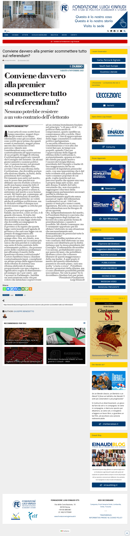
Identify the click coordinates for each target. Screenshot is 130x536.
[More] (30, 289)
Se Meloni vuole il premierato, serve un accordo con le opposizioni (22, 341)
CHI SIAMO (15, 35)
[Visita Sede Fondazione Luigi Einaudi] (65, 27)
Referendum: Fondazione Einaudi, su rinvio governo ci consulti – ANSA (65, 360)
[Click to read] (23, 336)
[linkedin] (111, 31)
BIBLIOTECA (54, 35)
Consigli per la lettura (101, 299)
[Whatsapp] (4, 289)
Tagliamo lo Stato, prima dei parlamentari (23, 361)
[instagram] (118, 31)
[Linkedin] (19, 289)
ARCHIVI (64, 35)
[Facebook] (15, 289)
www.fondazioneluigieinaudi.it (65, 516)
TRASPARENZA (106, 515)
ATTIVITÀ (25, 35)
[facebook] (114, 31)
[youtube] (121, 31)
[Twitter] (12, 289)
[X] (108, 31)
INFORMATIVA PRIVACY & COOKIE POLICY (105, 517)
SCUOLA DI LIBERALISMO (39, 35)
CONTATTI (74, 35)
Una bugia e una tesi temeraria (60, 342)
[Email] (23, 289)
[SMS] (26, 289)
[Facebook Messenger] (8, 289)
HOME (6, 35)
